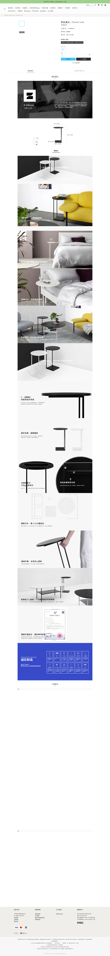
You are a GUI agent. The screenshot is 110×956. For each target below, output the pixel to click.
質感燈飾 (67, 8)
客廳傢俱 (25, 8)
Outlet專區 (50, 11)
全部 (21, 15)
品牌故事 (16, 917)
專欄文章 (20, 11)
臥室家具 (17, 8)
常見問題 (37, 915)
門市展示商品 (35, 11)
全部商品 (6, 15)
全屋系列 (18, 15)
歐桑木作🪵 (45, 8)
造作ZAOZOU (59, 913)
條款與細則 (37, 913)
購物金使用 (37, 919)
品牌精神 (16, 919)
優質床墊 (10, 8)
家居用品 (74, 8)
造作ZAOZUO (11, 11)
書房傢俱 (53, 8)
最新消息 (16, 921)
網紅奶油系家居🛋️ (34, 8)
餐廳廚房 (60, 8)
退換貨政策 (42, 917)
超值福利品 (43, 11)
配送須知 (37, 917)
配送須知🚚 (27, 11)
